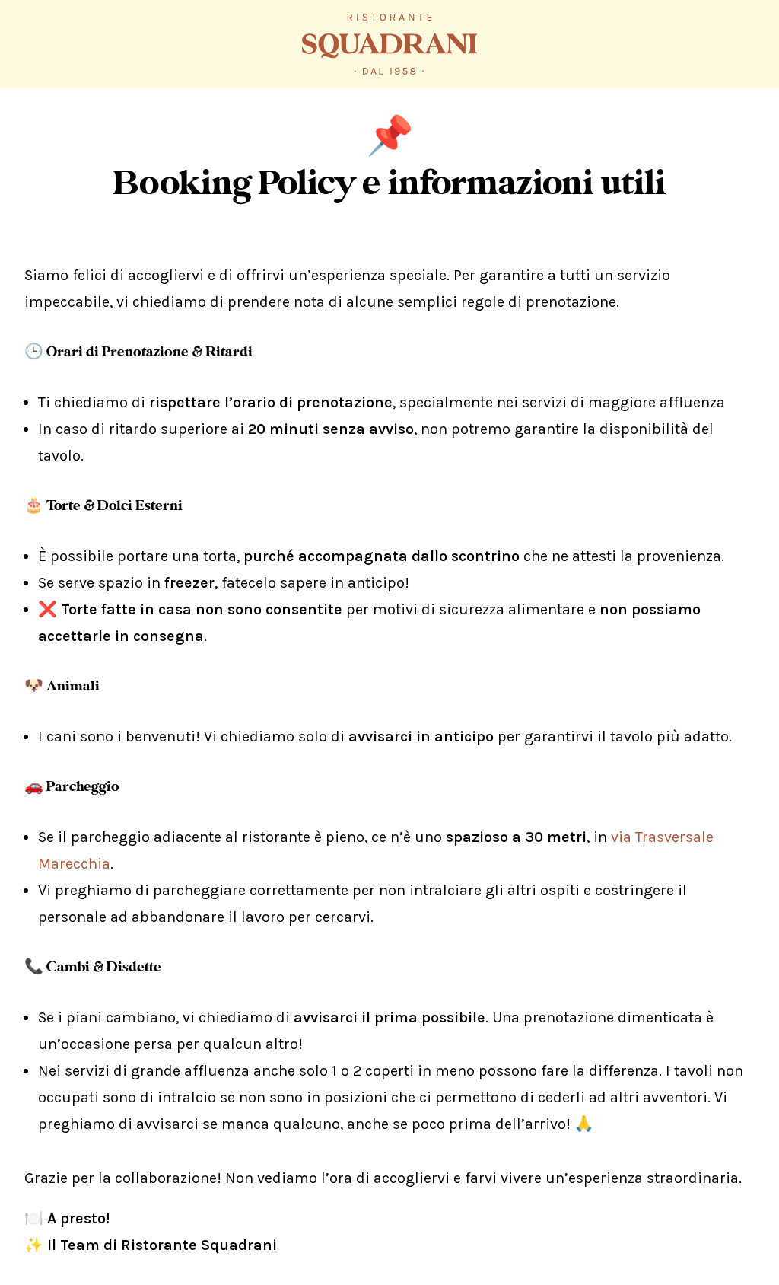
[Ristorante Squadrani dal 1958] (389, 44)
